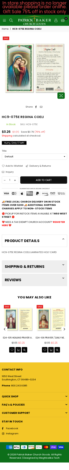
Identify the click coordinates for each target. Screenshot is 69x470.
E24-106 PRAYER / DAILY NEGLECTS (51, 337)
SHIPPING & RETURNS (25, 266)
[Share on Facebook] (36, 106)
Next (64, 329)
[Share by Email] (41, 106)
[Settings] (56, 20)
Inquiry (9, 172)
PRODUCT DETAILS (22, 240)
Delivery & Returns (40, 166)
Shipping (7, 135)
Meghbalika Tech (49, 458)
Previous (4, 329)
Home (5, 28)
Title (4, 151)
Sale (6, 38)
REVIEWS (13, 279)
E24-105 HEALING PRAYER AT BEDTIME (18, 337)
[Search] (11, 20)
